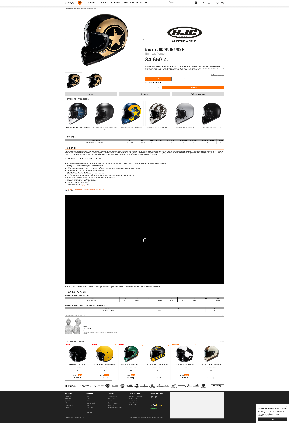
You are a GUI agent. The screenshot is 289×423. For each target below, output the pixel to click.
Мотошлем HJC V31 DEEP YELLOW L (104, 365)
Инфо (145, 3)
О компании (68, 396)
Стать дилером (69, 405)
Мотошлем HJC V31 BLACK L (77, 365)
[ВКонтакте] (222, 3)
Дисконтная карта (112, 396)
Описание (144, 94)
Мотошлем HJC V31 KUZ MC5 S (185, 365)
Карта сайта (89, 412)
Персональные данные (157, 417)
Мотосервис (68, 400)
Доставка (110, 402)
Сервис (126, 3)
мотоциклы (104, 3)
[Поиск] (196, 2)
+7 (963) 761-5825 (133, 404)
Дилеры (67, 403)
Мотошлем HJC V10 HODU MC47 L (131, 365)
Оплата (110, 400)
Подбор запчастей (116, 3)
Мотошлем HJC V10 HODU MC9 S (211, 365)
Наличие (91, 94)
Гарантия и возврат (112, 403)
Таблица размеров (217, 75)
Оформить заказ (112, 398)
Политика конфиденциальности (138, 417)
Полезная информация (92, 402)
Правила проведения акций (115, 407)
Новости (88, 398)
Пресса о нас (89, 410)
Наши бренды (89, 407)
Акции (132, 3)
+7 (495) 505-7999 (69, 2)
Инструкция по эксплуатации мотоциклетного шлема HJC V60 (84, 189)
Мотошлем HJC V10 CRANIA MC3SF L (158, 365)
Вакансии (67, 407)
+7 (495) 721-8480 (69, 3)
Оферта (149, 417)
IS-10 (83, 186)
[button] (65, 40)
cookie (264, 413)
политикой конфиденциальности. (268, 415)
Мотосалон (68, 398)
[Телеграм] (218, 3)
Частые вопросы (90, 403)
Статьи (88, 400)
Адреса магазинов (69, 402)
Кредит (88, 405)
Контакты (139, 3)
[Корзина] (209, 3)
